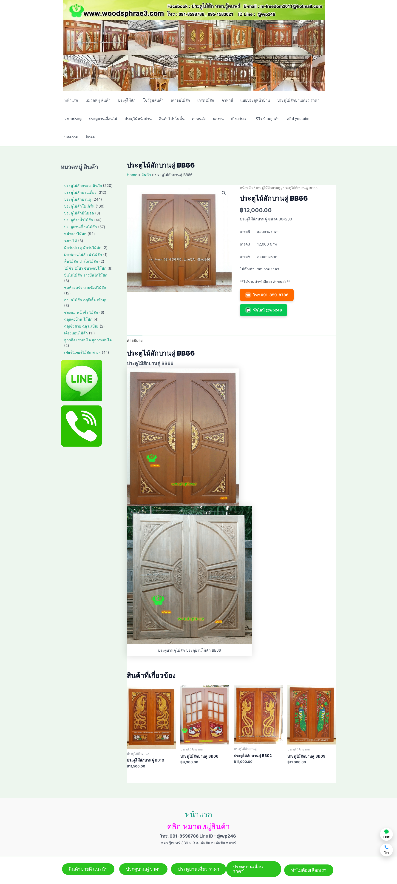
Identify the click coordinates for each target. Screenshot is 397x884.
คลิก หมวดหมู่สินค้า (198, 826)
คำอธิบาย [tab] (134, 340)
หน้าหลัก (246, 188)
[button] (224, 193)
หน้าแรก (198, 814)
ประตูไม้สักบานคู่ (268, 188)
